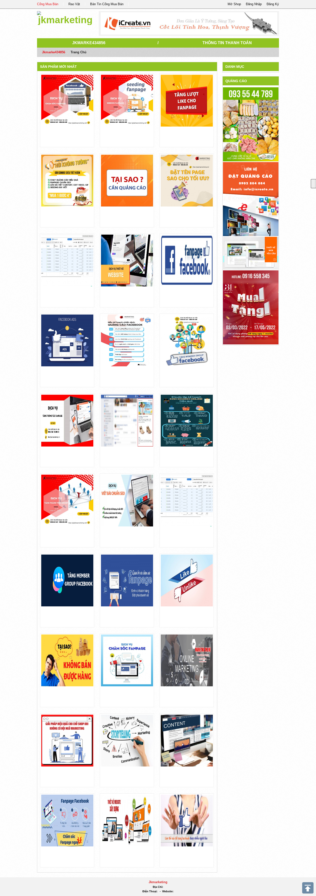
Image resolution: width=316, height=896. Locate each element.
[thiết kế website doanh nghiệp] (250, 253)
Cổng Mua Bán (47, 4)
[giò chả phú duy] (250, 124)
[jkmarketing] (65, 17)
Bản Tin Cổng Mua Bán (106, 4)
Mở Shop (234, 4)
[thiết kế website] (189, 23)
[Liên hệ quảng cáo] (250, 199)
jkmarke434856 (88, 43)
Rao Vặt (74, 4)
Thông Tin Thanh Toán (227, 43)
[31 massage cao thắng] (250, 307)
